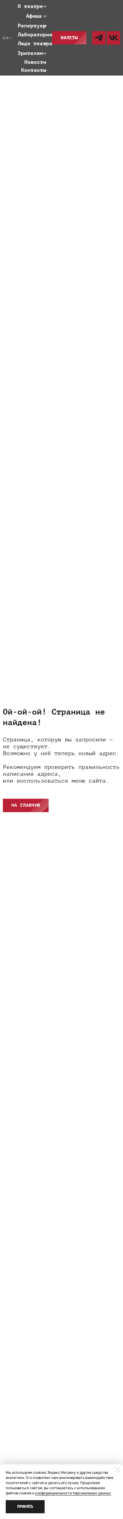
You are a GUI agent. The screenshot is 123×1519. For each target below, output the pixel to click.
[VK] (113, 38)
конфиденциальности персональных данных (73, 1493)
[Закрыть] (117, 1469)
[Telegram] (99, 38)
